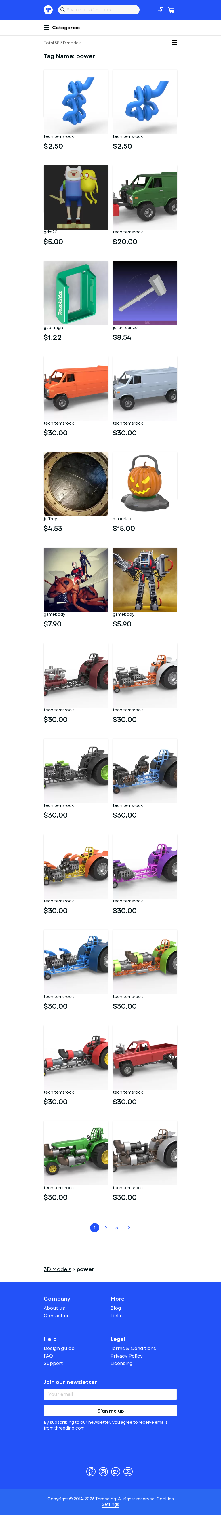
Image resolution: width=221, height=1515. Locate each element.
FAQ (48, 1356)
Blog (115, 1308)
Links (116, 1315)
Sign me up (110, 1411)
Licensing (121, 1363)
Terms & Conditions (133, 1348)
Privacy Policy (126, 1356)
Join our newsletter (70, 1382)
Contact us (57, 1315)
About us (54, 1308)
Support (53, 1363)
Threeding (48, 9)
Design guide (59, 1348)
